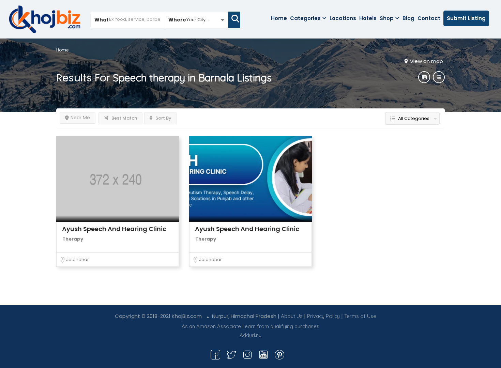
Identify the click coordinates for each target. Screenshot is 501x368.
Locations (343, 18)
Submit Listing (466, 18)
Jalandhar (77, 259)
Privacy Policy (323, 316)
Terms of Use (360, 316)
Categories (305, 18)
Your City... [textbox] (197, 19)
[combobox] (196, 19)
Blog (408, 18)
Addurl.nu (250, 335)
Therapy (72, 239)
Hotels (368, 18)
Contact (429, 18)
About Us (292, 316)
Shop (387, 18)
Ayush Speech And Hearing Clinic (114, 229)
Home (279, 18)
